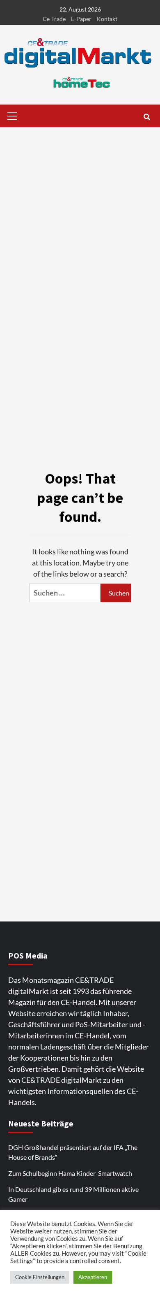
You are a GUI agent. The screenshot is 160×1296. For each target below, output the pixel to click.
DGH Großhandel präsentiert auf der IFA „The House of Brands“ (72, 1152)
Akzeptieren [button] (92, 1277)
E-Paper (81, 18)
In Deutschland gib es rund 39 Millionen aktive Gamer (73, 1194)
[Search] (147, 117)
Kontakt (107, 18)
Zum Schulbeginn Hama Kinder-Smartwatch (70, 1173)
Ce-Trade (54, 18)
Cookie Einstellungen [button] (39, 1277)
